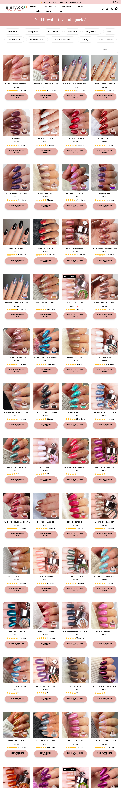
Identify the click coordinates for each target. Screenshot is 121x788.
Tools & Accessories (62, 39)
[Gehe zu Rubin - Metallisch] (46, 232)
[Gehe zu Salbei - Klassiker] (75, 560)
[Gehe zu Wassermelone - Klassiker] (75, 451)
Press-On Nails (36, 11)
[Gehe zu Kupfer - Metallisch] (16, 725)
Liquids (110, 31)
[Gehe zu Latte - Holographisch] (104, 68)
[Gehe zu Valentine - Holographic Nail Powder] (16, 506)
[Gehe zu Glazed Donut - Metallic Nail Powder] (16, 396)
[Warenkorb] (116, 8)
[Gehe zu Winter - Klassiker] (16, 560)
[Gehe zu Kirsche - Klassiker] (75, 506)
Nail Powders (50, 7)
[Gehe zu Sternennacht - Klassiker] (46, 396)
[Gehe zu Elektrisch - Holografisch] (104, 396)
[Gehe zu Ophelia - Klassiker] (46, 615)
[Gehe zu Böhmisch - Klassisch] (46, 670)
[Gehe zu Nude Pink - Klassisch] (75, 725)
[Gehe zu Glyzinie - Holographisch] (16, 287)
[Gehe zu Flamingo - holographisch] (75, 68)
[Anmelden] (111, 9)
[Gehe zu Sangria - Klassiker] (75, 122)
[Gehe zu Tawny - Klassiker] (75, 287)
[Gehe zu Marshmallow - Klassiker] (16, 68)
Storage (85, 39)
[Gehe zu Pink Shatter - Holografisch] (104, 232)
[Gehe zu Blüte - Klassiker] (46, 560)
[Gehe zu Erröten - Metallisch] (16, 341)
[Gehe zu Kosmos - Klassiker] (46, 506)
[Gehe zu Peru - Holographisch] (46, 287)
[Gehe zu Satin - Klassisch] (46, 122)
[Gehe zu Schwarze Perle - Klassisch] (75, 615)
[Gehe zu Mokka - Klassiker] (75, 341)
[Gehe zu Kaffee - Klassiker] (46, 177)
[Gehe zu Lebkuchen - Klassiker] (104, 506)
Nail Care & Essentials (71, 7)
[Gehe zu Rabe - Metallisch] (16, 232)
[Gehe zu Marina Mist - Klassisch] (104, 560)
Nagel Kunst (91, 31)
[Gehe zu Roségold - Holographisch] (46, 68)
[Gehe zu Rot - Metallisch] (104, 122)
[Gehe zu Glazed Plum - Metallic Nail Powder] (104, 725)
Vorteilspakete (106, 39)
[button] (107, 9)
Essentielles (53, 31)
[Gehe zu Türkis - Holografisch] (16, 670)
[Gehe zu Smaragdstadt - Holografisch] (75, 396)
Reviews (59, 11)
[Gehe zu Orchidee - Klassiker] (104, 615)
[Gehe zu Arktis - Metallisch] (16, 615)
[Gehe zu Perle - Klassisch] (104, 341)
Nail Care (72, 31)
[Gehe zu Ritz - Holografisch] (75, 232)
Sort (105, 50)
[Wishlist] (102, 9)
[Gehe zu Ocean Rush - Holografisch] (46, 341)
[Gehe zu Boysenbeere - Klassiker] (16, 177)
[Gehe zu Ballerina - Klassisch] (75, 177)
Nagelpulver (32, 31)
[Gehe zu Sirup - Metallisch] (75, 670)
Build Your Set (35, 7)
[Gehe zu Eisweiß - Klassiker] (46, 451)
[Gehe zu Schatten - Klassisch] (46, 725)
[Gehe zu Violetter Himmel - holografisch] (104, 177)
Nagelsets (12, 31)
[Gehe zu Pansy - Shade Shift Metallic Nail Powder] (104, 670)
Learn (48, 11)
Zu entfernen (14, 39)
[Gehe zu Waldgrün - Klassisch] (16, 451)
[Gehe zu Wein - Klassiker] (16, 122)
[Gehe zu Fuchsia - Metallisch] (104, 451)
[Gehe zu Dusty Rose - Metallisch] (104, 287)
